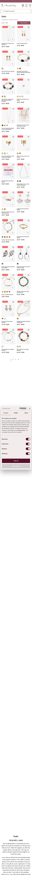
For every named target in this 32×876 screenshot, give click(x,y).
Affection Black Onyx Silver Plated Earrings (23, 267)
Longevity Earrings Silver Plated (23, 209)
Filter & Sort (23, 23)
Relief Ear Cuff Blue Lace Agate (23, 100)
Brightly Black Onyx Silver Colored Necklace (23, 185)
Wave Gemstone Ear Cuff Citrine (23, 157)
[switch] (28, 444)
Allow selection (16, 466)
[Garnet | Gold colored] (20, 68)
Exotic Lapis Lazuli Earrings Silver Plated (8, 267)
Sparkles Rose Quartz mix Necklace (8, 44)
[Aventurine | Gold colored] (2, 292)
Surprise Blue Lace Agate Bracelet (8, 350)
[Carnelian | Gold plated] (5, 125)
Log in (23, 5)
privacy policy (21, 430)
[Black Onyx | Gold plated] (2, 125)
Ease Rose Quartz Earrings (8, 71)
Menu (2, 6)
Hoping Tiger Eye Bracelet (8, 239)
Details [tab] (16, 412)
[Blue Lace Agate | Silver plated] (22, 96)
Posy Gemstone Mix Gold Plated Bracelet (8, 212)
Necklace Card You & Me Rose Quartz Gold (23, 126)
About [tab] (26, 412)
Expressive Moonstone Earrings (7, 322)
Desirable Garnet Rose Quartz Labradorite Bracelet (23, 72)
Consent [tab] (5, 412)
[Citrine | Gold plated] (20, 96)
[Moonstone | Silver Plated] (5, 319)
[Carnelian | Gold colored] (5, 292)
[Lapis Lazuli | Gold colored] (18, 181)
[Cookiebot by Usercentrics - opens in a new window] (19, 409)
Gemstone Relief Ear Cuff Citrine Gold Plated (8, 157)
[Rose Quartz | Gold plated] (2, 68)
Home (3, 22)
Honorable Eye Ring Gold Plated (23, 237)
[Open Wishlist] (26, 5)
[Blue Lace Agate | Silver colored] (2, 346)
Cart (30, 6)
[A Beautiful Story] (12, 5)
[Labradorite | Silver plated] (7, 125)
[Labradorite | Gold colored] (2, 96)
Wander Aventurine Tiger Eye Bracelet (23, 292)
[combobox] (16, 11)
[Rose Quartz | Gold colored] (18, 68)
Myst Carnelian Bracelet (7, 294)
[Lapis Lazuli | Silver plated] (2, 264)
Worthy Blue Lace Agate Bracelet (23, 350)
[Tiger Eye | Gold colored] (5, 237)
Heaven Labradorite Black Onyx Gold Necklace (8, 129)
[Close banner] (29, 408)
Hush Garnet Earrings (22, 43)
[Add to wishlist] (13, 27)
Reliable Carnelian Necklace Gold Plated (23, 322)
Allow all (16, 460)
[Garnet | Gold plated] (20, 153)
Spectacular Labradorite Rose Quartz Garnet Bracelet (7, 100)
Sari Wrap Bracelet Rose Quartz (7, 181)
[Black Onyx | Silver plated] (18, 264)
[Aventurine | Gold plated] (18, 96)
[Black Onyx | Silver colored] (20, 181)
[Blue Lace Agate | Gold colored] (18, 346)
